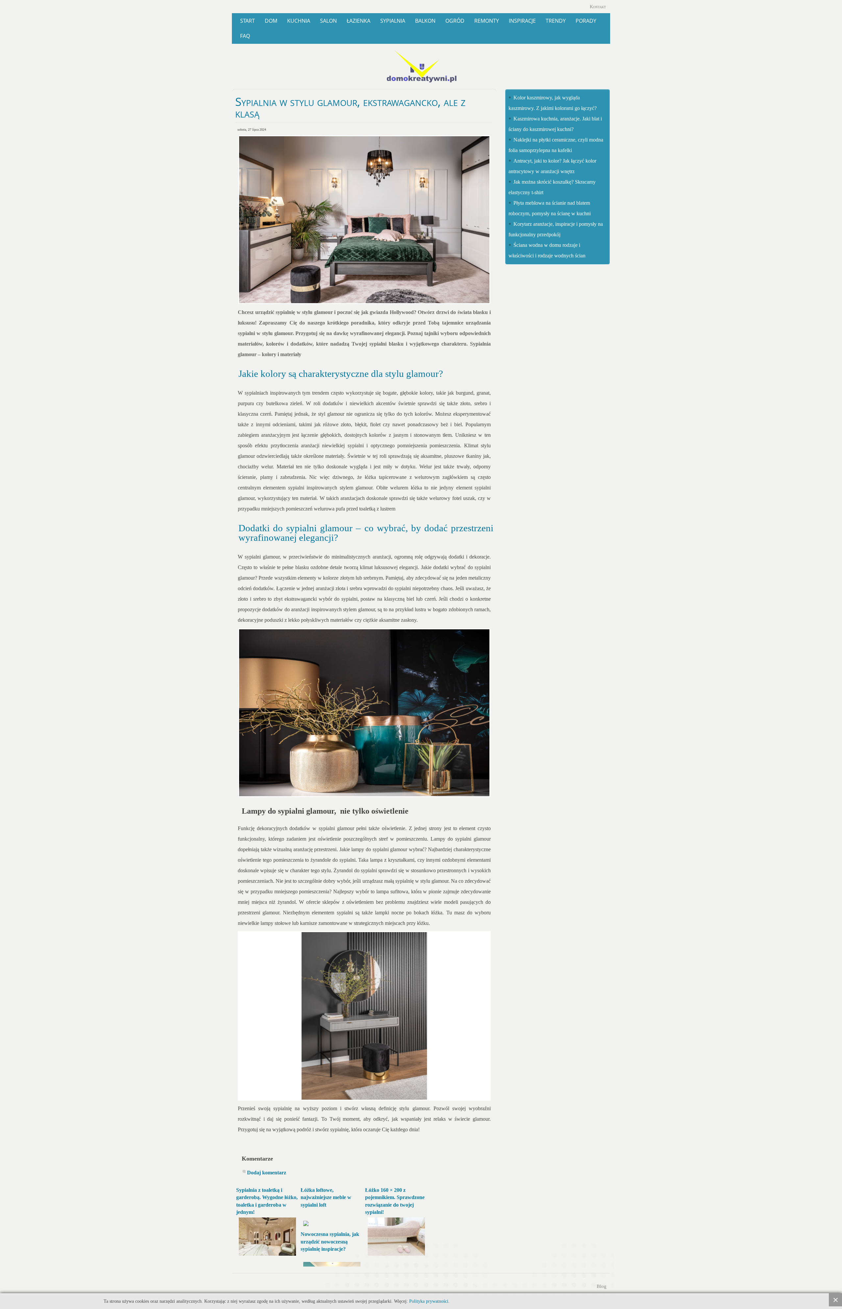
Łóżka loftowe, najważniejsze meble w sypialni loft (326, 1197)
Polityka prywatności (428, 1301)
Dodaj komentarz (266, 1172)
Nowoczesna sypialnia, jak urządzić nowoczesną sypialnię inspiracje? (330, 1241)
